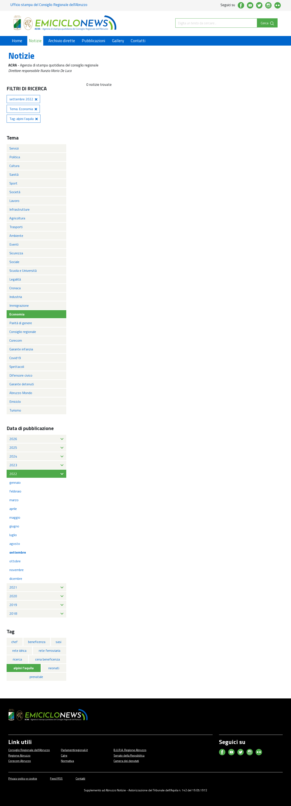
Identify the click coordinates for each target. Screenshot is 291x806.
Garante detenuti (21, 384)
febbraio (15, 491)
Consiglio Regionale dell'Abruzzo (29, 750)
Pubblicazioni (93, 40)
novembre (16, 569)
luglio (13, 534)
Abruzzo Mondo (20, 392)
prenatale (36, 676)
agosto (14, 543)
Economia (16, 314)
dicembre (15, 578)
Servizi (14, 148)
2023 (13, 465)
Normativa (67, 761)
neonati (53, 668)
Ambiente (16, 235)
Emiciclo (15, 401)
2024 (13, 456)
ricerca (17, 659)
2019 (13, 604)
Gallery (118, 40)
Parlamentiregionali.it (74, 750)
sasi (58, 641)
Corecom (15, 340)
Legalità (15, 279)
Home (17, 40)
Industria (15, 296)
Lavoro (14, 200)
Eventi (14, 244)
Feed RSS (56, 778)
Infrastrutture (19, 209)
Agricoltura (17, 218)
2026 (13, 438)
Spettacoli (16, 366)
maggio (14, 517)
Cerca (265, 23)
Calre (64, 755)
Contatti (138, 40)
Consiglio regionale (22, 331)
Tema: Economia (21, 108)
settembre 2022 (21, 99)
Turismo (15, 410)
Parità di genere (20, 322)
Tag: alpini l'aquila (21, 118)
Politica (14, 157)
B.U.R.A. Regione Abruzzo (130, 750)
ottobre (15, 561)
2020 (13, 596)
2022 (13, 473)
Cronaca (15, 288)
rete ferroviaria (49, 650)
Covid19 (15, 357)
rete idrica (19, 650)
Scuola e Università (23, 270)
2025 (13, 447)
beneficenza (36, 641)
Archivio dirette (61, 40)
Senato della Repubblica (129, 755)
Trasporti (16, 226)
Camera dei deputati (126, 761)
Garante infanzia (21, 349)
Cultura (14, 165)
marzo (14, 499)
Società (14, 191)
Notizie (35, 40)
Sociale (14, 261)
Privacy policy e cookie (22, 778)
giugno (14, 526)
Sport (13, 183)
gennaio (15, 482)
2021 (13, 587)
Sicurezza (16, 253)
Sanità (14, 174)
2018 (13, 613)
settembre (17, 552)
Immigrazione (19, 305)
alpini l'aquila (23, 668)
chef (14, 641)
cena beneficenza (47, 659)
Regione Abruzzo (19, 755)
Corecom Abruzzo (19, 761)
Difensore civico (20, 375)
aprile (13, 508)
